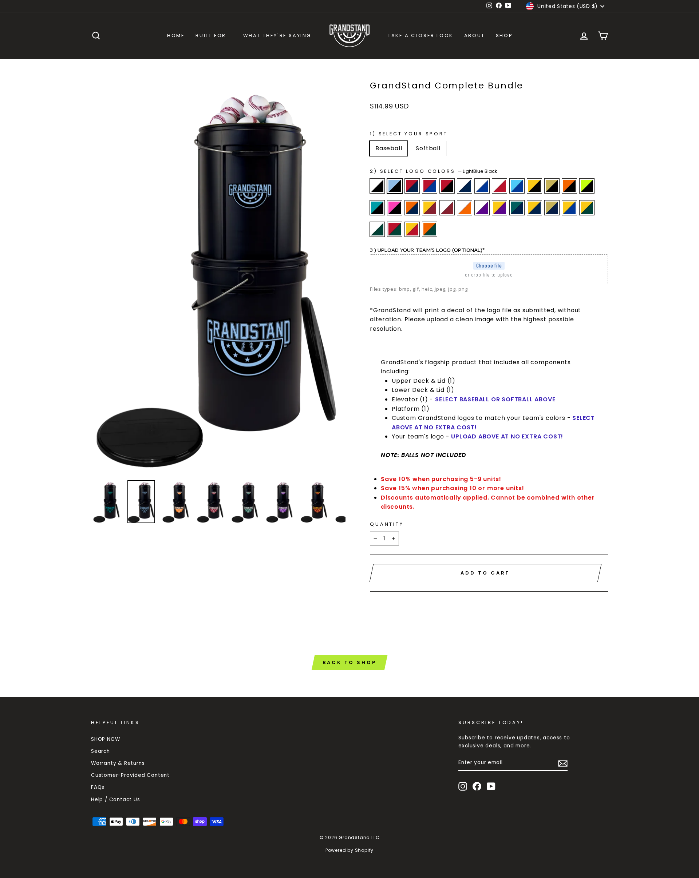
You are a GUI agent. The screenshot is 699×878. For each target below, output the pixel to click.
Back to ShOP (349, 662)
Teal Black (377, 207)
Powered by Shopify (349, 850)
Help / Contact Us (115, 799)
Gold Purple (499, 207)
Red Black (447, 186)
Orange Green (429, 229)
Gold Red (412, 229)
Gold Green (587, 207)
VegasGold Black (552, 186)
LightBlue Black (394, 186)
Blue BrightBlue (517, 186)
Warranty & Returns (118, 763)
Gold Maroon (429, 207)
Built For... (214, 35)
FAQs (97, 787)
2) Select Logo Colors (433, 171)
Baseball (388, 148)
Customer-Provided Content (130, 775)
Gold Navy (534, 207)
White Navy (464, 186)
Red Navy (412, 186)
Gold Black (534, 186)
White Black (377, 186)
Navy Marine (517, 207)
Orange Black (569, 186)
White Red (499, 186)
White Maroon (447, 207)
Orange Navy (412, 207)
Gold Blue (569, 207)
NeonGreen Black (587, 186)
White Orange (464, 207)
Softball (428, 148)
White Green (377, 229)
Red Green (394, 229)
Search (100, 751)
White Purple (482, 207)
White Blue (482, 186)
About (474, 35)
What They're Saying (277, 35)
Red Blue (429, 186)
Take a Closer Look (420, 35)
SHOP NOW (105, 739)
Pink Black (394, 207)
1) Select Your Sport (409, 134)
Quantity (387, 524)
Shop (504, 35)
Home (176, 35)
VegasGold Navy (552, 207)
